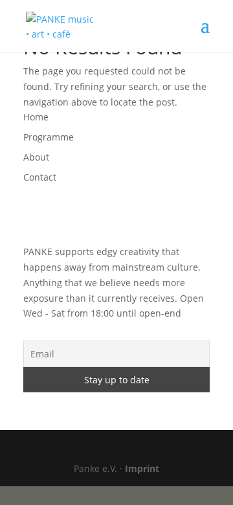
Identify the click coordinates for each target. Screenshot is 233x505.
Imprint (142, 468)
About (36, 157)
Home (36, 117)
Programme (48, 137)
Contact (39, 177)
